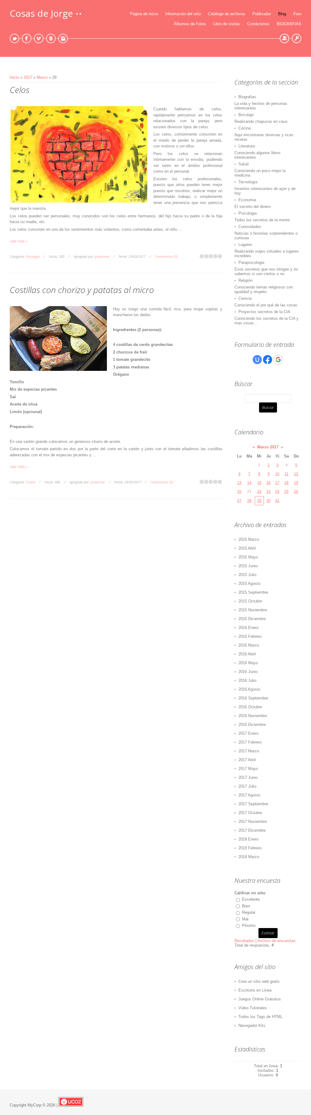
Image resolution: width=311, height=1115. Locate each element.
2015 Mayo (248, 557)
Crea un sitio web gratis (259, 981)
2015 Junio (248, 566)
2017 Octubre (250, 812)
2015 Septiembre (253, 592)
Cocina (30, 482)
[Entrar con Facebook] (267, 359)
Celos (19, 89)
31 (277, 501)
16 (268, 483)
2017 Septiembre (253, 804)
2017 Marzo (248, 751)
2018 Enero (248, 839)
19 (296, 483)
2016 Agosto (249, 689)
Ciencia (244, 298)
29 (259, 501)
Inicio (14, 77)
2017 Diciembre (252, 830)
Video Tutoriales (252, 1008)
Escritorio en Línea (255, 990)
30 (268, 501)
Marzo (42, 77)
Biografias (247, 97)
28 (249, 501)
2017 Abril (247, 760)
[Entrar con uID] (257, 359)
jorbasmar (102, 256)
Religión (245, 280)
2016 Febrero (249, 636)
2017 (28, 77)
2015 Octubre (250, 601)
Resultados (244, 940)
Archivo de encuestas (276, 940)
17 (277, 483)
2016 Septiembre (253, 698)
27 (239, 501)
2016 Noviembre (252, 715)
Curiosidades (249, 226)
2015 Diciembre (252, 618)
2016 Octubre (250, 707)
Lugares (245, 244)
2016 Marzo (248, 645)
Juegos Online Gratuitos (259, 999)
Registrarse (284, 38)
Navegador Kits (251, 1025)
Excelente (251, 899)
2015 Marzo (248, 539)
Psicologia (32, 256)
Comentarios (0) (166, 256)
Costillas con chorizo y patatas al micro (82, 289)
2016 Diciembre (252, 724)
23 (268, 491)
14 (249, 483)
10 (277, 474)
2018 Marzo (248, 856)
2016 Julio (247, 680)
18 (286, 483)
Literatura (246, 146)
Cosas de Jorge (41, 13)
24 (277, 491)
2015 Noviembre (252, 610)
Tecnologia (247, 182)
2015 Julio (247, 574)
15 (259, 483)
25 (286, 491)
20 (239, 491)
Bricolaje (246, 114)
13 (239, 483)
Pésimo (248, 925)
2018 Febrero (249, 848)
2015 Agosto (249, 583)
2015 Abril (247, 548)
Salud (243, 164)
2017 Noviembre (252, 821)
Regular (248, 912)
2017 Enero (248, 733)
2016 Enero (248, 627)
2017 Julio (247, 786)
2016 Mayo (248, 663)
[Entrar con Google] (278, 359)
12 (296, 474)
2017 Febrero (249, 742)
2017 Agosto (249, 795)
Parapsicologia (251, 262)
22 (259, 491)
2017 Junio (248, 777)
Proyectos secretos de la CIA (264, 311)
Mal (245, 919)
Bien (246, 906)
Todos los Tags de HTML (260, 1016)
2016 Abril (247, 654)
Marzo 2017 (268, 447)
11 (287, 474)
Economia (247, 200)
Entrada (296, 38)
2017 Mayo (248, 768)
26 (296, 491)
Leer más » (18, 241)
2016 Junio (248, 671)
